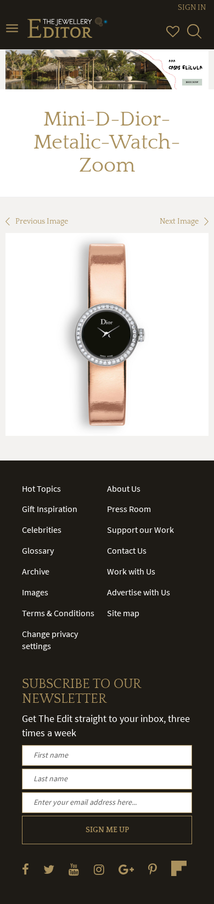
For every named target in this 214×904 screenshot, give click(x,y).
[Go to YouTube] (74, 869)
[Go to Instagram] (99, 869)
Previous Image (41, 221)
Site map (123, 612)
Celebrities (41, 529)
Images (35, 592)
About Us (123, 488)
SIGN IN (192, 7)
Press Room (129, 508)
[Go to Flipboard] (179, 868)
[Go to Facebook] (25, 869)
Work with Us (131, 571)
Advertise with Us (138, 592)
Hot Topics (41, 488)
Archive (35, 571)
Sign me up (107, 830)
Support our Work (140, 529)
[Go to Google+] (126, 869)
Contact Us (127, 550)
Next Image (179, 221)
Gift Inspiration (49, 508)
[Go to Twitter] (48, 869)
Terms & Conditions (58, 612)
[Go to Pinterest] (152, 869)
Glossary (38, 550)
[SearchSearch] (194, 36)
